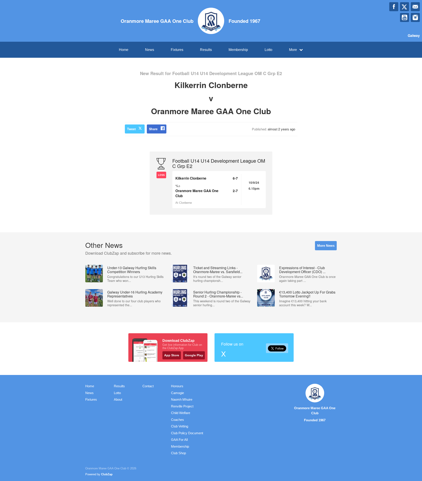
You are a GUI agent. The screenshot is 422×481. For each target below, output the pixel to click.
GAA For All (179, 439)
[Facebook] (393, 6)
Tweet (131, 129)
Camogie (177, 393)
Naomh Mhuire (181, 399)
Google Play (194, 355)
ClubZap (107, 474)
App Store (171, 355)
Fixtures (177, 50)
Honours (177, 386)
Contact (148, 386)
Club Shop (178, 453)
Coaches (177, 420)
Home (123, 50)
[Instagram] (415, 17)
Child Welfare (180, 413)
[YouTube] (404, 17)
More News (326, 245)
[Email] (415, 6)
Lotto (268, 50)
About (118, 399)
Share (153, 129)
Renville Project (182, 406)
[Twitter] (404, 6)
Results (206, 50)
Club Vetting (179, 426)
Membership (238, 50)
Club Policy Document (187, 433)
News (149, 50)
